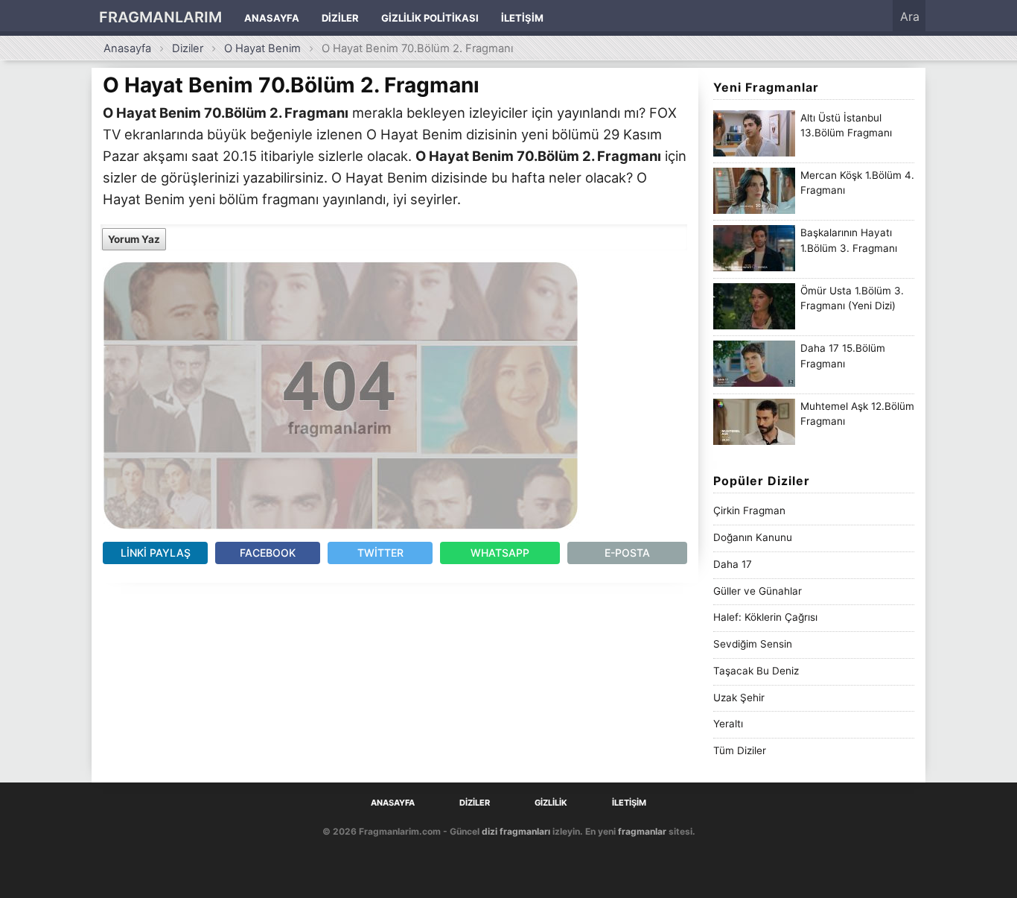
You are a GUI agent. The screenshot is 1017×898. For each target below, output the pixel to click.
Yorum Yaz (134, 239)
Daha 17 (732, 564)
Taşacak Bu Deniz (756, 671)
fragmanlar (642, 831)
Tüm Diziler (739, 750)
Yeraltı (728, 724)
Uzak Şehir (739, 697)
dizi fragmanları (516, 831)
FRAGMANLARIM (160, 17)
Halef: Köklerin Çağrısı (765, 617)
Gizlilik (551, 803)
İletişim (522, 18)
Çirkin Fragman (749, 510)
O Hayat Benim (262, 48)
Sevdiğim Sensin (752, 644)
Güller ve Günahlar (757, 591)
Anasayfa (271, 18)
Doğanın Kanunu (752, 537)
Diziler (340, 18)
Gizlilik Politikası (430, 18)
